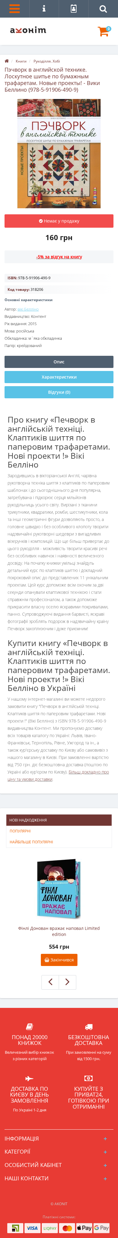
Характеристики (59, 377)
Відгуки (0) (59, 392)
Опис (59, 362)
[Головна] (7, 61)
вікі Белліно (28, 309)
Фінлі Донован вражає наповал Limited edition (59, 931)
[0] (103, 34)
